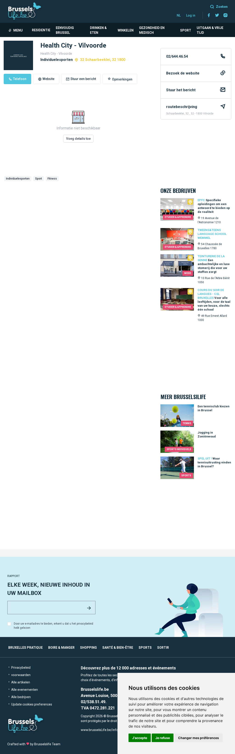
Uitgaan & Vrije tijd (210, 30)
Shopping (88, 647)
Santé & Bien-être (117, 647)
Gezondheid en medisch (152, 30)
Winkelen (126, 30)
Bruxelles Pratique (25, 647)
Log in (190, 15)
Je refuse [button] (162, 738)
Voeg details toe (78, 138)
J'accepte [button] (139, 738)
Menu (18, 30)
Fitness (52, 178)
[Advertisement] (78, 217)
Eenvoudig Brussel (65, 30)
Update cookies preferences (31, 704)
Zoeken (222, 7)
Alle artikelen (20, 682)
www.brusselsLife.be (96, 730)
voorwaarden (21, 675)
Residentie (41, 30)
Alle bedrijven (21, 697)
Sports (145, 647)
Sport (185, 30)
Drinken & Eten (98, 30)
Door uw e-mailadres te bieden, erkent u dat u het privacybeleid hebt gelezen (53, 625)
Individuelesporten (18, 178)
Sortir (163, 647)
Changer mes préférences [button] (198, 738)
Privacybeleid (21, 667)
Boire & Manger (61, 647)
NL (179, 15)
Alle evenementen (24, 689)
